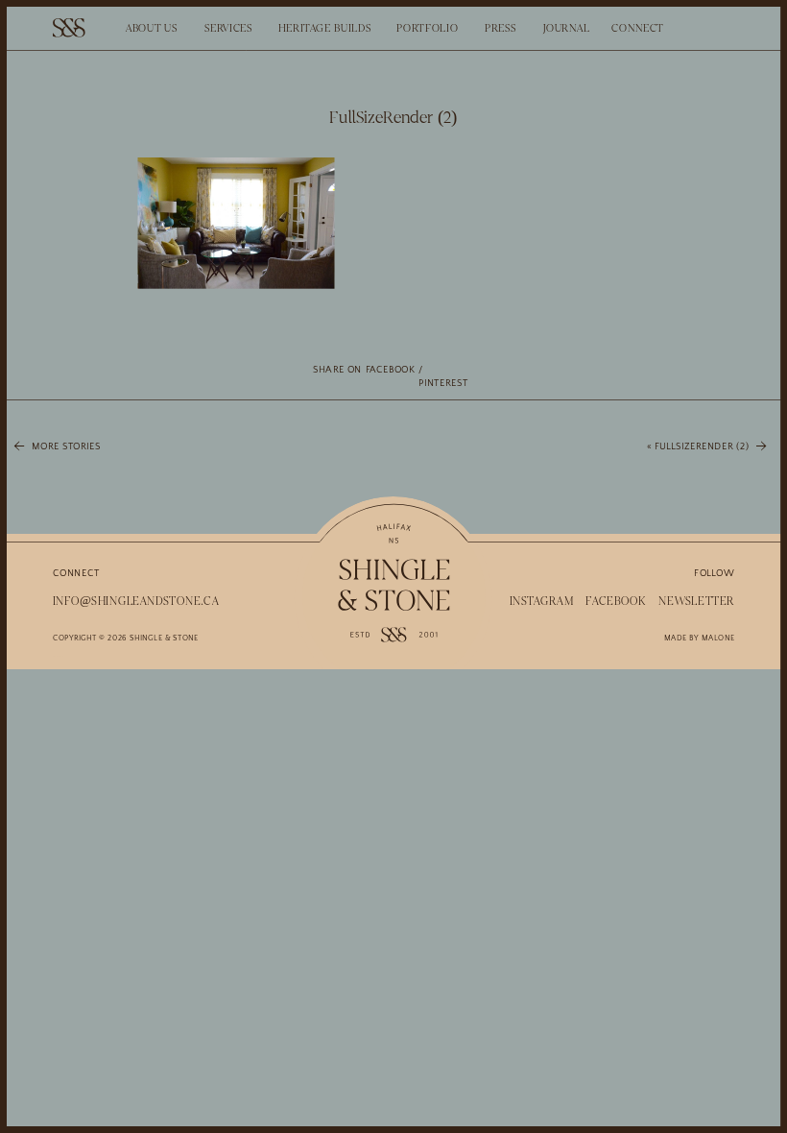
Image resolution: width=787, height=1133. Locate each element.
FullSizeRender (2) (702, 446)
